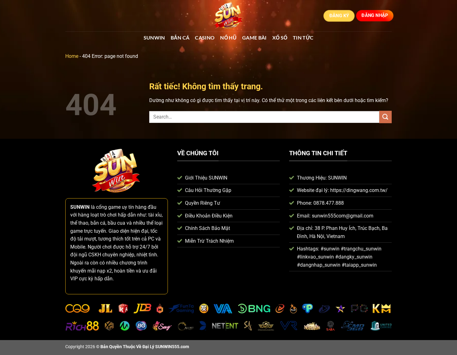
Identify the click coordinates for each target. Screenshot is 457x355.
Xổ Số (280, 37)
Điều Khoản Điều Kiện (209, 216)
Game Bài (254, 37)
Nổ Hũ (228, 37)
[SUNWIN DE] (228, 16)
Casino (205, 37)
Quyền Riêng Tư (202, 203)
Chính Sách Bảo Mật (207, 228)
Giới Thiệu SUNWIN (206, 178)
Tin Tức (303, 37)
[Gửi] (385, 117)
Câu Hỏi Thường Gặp (208, 190)
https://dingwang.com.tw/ (359, 190)
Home (71, 56)
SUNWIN (154, 37)
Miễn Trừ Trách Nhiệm (209, 241)
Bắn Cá (180, 37)
